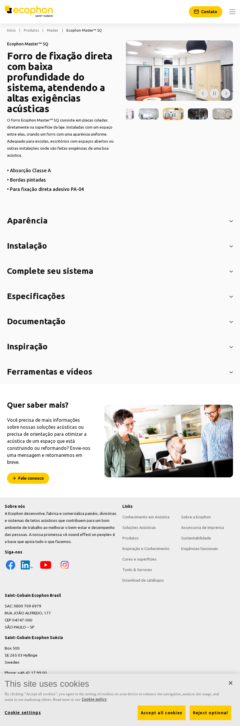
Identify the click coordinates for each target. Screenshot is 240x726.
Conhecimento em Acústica (145, 517)
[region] (120, 700)
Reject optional (210, 712)
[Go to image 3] (148, 114)
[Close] (230, 683)
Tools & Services (137, 569)
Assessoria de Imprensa (202, 527)
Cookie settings (23, 712)
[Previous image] (203, 93)
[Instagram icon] (65, 569)
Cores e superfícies (139, 559)
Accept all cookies (162, 712)
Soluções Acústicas (139, 527)
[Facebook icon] (10, 569)
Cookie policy (94, 699)
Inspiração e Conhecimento (145, 548)
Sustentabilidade (196, 538)
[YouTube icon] (45, 569)
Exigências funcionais (199, 548)
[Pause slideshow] (214, 93)
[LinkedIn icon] (26, 569)
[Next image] (225, 93)
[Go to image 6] (222, 114)
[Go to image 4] (173, 114)
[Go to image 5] (197, 114)
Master (53, 30)
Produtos (31, 30)
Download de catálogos (143, 580)
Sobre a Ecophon (196, 517)
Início (11, 30)
